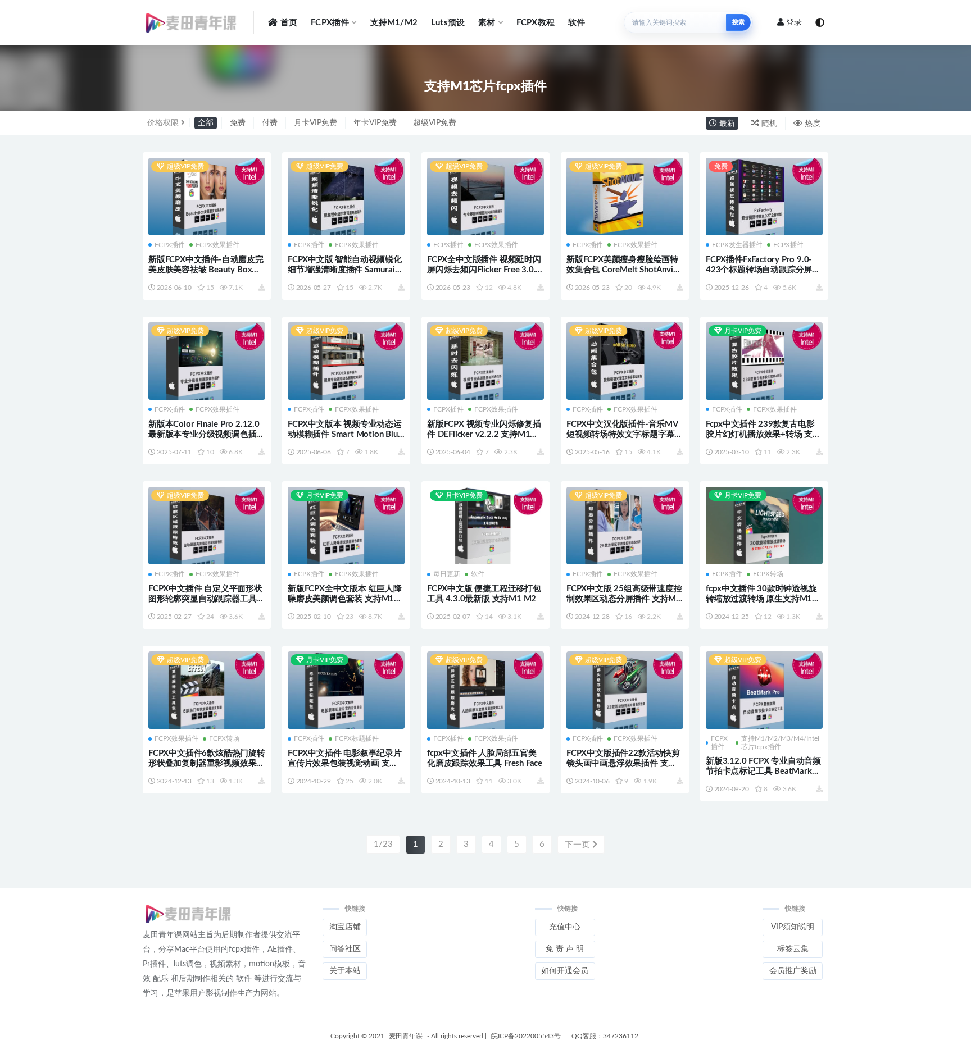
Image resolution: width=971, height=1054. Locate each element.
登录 (794, 22)
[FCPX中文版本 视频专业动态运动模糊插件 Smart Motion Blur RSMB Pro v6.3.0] (346, 362)
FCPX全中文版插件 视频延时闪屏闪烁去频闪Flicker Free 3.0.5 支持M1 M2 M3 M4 (484, 269)
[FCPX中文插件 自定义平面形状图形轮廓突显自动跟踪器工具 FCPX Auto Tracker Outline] (206, 527)
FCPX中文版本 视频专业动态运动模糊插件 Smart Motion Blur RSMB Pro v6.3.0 (345, 434)
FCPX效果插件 (217, 244)
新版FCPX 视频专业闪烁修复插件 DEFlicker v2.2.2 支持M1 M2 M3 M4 (484, 434)
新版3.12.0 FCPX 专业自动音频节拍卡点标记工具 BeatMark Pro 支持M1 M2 (763, 771)
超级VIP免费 (434, 123)
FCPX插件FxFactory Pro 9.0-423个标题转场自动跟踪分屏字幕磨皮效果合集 (763, 269)
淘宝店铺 (345, 927)
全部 (206, 123)
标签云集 (793, 949)
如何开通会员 (564, 971)
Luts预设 (448, 23)
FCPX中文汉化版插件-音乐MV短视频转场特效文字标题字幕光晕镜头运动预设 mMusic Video (624, 434)
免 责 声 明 (565, 949)
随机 (768, 123)
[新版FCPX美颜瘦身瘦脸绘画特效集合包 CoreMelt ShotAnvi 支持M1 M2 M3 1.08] (624, 198)
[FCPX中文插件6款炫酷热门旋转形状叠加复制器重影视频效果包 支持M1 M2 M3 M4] (206, 691)
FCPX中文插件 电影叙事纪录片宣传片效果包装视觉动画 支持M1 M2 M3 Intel (345, 763)
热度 (811, 123)
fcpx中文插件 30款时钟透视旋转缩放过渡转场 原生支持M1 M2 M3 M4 (761, 599)
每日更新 (446, 574)
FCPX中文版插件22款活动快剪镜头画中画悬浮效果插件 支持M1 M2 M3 (623, 763)
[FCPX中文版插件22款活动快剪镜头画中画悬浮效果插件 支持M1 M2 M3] (624, 691)
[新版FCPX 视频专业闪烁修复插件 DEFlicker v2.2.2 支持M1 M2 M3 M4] (485, 362)
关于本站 (345, 971)
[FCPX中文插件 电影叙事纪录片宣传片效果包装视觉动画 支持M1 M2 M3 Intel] (346, 691)
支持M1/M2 (394, 23)
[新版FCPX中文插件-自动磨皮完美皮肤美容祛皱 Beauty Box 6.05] (206, 197)
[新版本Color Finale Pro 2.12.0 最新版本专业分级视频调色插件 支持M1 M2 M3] (206, 362)
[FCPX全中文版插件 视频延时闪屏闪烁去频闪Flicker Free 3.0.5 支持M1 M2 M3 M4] (485, 197)
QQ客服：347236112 (604, 1036)
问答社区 (345, 949)
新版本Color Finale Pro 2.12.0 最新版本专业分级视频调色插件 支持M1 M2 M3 (206, 434)
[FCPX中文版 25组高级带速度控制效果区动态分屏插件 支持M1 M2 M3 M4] (624, 527)
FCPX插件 (330, 23)
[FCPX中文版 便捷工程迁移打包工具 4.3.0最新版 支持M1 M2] (485, 527)
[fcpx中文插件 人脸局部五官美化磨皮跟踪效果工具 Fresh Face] (485, 691)
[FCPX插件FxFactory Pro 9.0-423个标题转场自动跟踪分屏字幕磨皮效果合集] (764, 197)
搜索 (738, 22)
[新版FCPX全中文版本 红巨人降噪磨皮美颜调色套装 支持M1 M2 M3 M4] (346, 527)
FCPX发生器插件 (737, 244)
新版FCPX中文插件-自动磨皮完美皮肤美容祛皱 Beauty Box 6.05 (206, 269)
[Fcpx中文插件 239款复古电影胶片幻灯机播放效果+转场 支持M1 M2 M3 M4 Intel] (764, 362)
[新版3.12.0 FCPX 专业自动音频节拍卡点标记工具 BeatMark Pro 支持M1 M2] (764, 691)
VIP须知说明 (792, 927)
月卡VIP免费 (315, 123)
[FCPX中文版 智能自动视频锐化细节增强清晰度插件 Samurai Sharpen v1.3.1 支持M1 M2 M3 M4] (346, 197)
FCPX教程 (535, 23)
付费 (270, 123)
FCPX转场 (768, 574)
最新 (726, 123)
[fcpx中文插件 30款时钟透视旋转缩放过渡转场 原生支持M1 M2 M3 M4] (764, 527)
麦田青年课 (406, 1036)
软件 (576, 23)
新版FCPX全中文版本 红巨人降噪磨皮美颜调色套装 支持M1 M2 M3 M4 (345, 599)
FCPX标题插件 (357, 738)
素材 (486, 23)
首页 (288, 23)
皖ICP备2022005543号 (526, 1036)
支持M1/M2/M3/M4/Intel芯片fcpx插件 (780, 742)
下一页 (578, 845)
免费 (238, 123)
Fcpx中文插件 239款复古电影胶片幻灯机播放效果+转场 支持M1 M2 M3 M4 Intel (763, 434)
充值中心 (564, 927)
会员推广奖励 (792, 971)
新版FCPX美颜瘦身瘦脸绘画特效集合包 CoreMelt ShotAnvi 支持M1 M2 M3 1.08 (622, 269)
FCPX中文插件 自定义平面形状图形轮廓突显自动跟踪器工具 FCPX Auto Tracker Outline (205, 599)
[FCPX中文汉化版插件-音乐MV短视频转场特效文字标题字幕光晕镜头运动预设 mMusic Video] (624, 361)
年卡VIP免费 (375, 123)
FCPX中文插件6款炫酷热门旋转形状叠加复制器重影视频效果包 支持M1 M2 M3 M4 (206, 763)
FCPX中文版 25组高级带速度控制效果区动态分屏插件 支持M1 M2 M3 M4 (624, 599)
